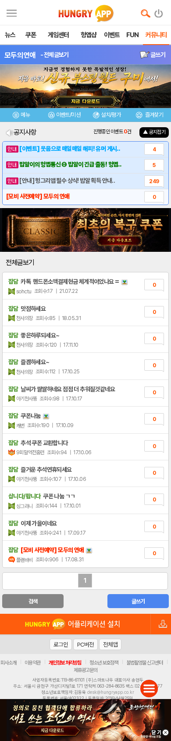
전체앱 (110, 644)
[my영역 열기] (11, 12)
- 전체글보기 (54, 54)
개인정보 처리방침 (65, 663)
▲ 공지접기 (154, 132)
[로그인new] (159, 11)
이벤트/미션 (68, 114)
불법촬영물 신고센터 (144, 663)
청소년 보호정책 (103, 663)
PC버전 (85, 644)
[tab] (21, 116)
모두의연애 (20, 55)
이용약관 (32, 663)
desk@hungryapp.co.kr (110, 692)
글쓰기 (157, 54)
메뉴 (25, 114)
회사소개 (8, 663)
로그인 (60, 644)
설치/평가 (111, 114)
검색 (33, 601)
